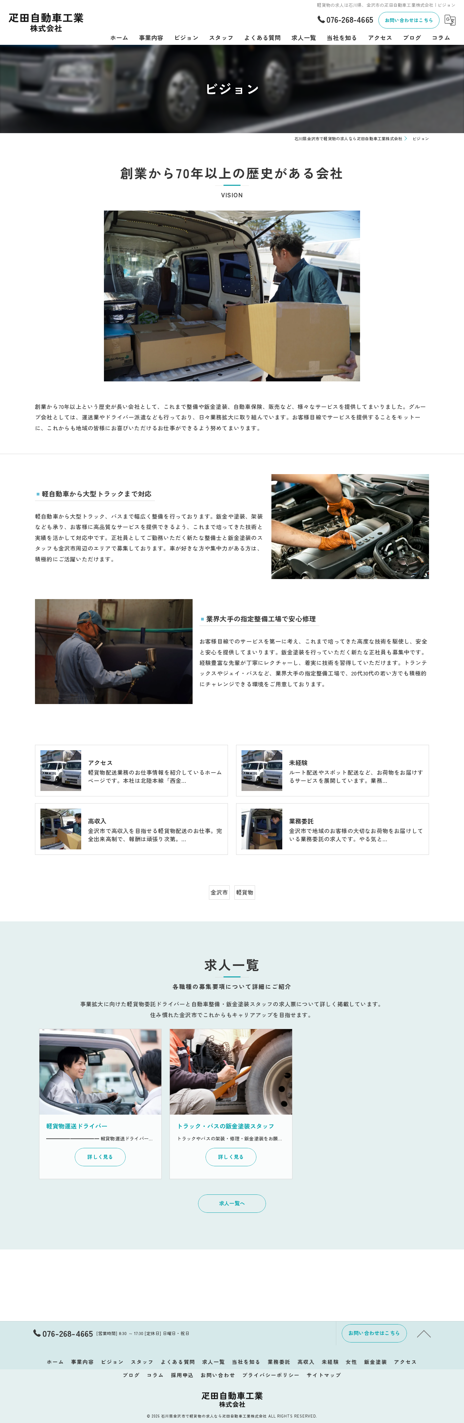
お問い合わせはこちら (409, 20)
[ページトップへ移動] (424, 1333)
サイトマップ (324, 1375)
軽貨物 (245, 892)
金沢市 (219, 892)
